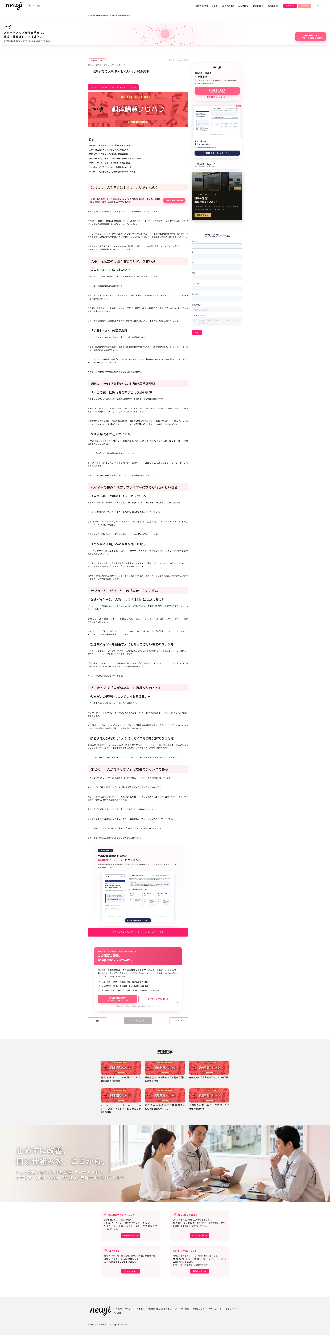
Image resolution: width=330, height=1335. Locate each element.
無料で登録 (305, 6)
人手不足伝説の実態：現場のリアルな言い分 (108, 149)
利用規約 (140, 1308)
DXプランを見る (130, 1271)
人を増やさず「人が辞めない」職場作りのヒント (110, 167)
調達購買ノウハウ (97, 60)
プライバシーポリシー (123, 1308)
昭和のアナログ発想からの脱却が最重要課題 (108, 154)
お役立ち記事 (258, 6)
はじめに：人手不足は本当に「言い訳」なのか (109, 145)
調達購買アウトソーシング (207, 6)
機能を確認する (199, 1271)
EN (33, 6)
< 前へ (97, 1020)
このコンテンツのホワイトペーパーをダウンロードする (113, 87)
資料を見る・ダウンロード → (217, 153)
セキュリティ (231, 1308)
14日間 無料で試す (117, 998)
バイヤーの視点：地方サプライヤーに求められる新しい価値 (115, 158)
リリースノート (215, 1308)
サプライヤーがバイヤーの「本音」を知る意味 (109, 162)
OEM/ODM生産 (228, 6)
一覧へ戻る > (138, 1020)
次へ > (178, 1020)
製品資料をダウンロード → (217, 97)
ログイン (319, 6)
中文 (38, 6)
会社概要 (117, 1313)
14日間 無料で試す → (174, 200)
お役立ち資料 (273, 6)
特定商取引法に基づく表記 (159, 1308)
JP (29, 6)
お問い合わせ (290, 6)
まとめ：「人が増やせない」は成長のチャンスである (112, 171)
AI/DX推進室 (243, 6)
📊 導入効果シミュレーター (206, 165)
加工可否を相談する (199, 1235)
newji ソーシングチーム (117, 65)
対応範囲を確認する (130, 1235)
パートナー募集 (182, 1308)
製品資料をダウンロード (158, 998)
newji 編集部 (96, 65)
